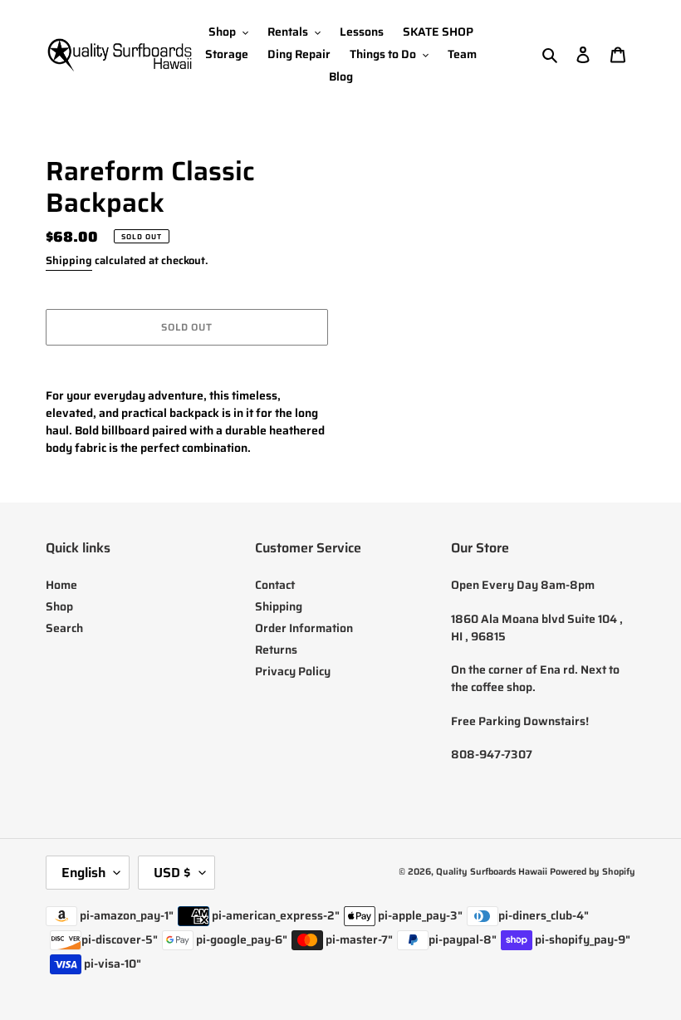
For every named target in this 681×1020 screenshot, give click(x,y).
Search (64, 628)
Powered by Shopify (592, 872)
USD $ (172, 872)
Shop (59, 606)
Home (61, 585)
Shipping (69, 260)
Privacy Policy (293, 671)
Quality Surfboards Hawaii (491, 872)
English (83, 872)
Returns (276, 649)
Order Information (304, 628)
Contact (275, 585)
